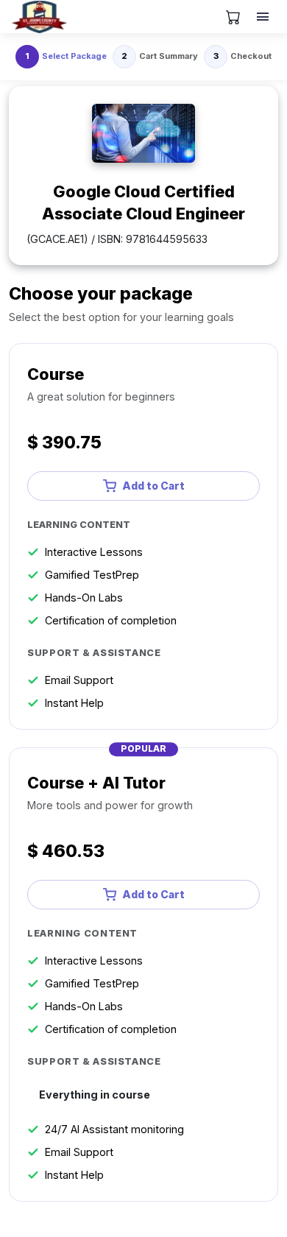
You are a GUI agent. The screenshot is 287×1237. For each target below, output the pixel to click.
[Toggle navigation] (264, 17)
